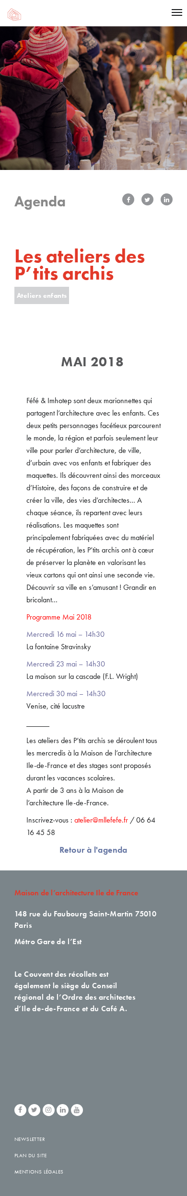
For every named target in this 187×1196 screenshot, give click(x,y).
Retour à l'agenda (93, 849)
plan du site (30, 1155)
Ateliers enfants (42, 295)
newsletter (29, 1139)
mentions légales (38, 1171)
